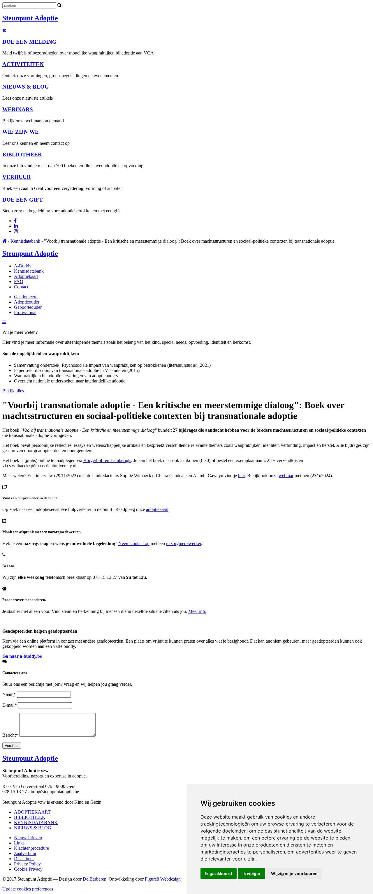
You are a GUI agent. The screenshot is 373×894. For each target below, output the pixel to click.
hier (241, 475)
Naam (9, 694)
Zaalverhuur (25, 853)
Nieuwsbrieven (28, 837)
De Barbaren (94, 879)
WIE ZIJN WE (20, 132)
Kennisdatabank (25, 241)
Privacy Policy (27, 863)
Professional (25, 312)
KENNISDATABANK (36, 822)
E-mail (9, 705)
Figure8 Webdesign (163, 879)
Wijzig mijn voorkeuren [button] (294, 873)
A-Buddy (22, 265)
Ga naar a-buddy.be (22, 656)
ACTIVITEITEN (23, 64)
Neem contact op (133, 543)
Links (19, 842)
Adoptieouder (26, 301)
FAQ (18, 281)
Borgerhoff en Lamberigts (107, 460)
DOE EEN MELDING (29, 42)
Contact (21, 286)
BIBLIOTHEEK (22, 154)
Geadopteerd (26, 296)
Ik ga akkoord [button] (218, 873)
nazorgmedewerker (183, 543)
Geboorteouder (28, 307)
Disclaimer (24, 858)
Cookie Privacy (28, 869)
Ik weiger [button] (251, 873)
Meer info (197, 611)
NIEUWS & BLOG (25, 87)
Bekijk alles (13, 390)
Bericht (10, 735)
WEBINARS (17, 109)
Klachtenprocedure (31, 848)
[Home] (5, 241)
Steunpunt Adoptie (30, 18)
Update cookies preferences (27, 888)
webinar (286, 475)
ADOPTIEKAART (32, 812)
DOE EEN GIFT (22, 200)
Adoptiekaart (26, 276)
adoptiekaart (157, 509)
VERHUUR (16, 177)
